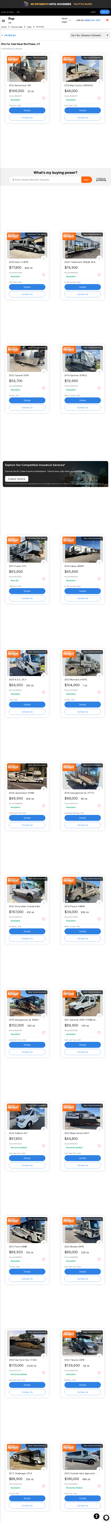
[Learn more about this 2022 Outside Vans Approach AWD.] (82, 1457)
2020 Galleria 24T (18, 1133)
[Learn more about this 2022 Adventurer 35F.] (27, 69)
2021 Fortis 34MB (18, 1246)
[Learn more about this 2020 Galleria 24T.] (27, 1117)
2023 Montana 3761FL (76, 679)
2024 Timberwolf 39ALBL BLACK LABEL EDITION (80, 262)
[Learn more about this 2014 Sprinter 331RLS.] (82, 359)
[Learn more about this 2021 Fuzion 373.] (27, 550)
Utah (29, 27)
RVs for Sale (16, 27)
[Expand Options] (44, 82)
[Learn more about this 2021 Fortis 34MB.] (27, 1230)
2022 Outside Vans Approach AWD (80, 1473)
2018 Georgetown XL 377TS (79, 793)
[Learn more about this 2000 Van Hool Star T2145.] (27, 1343)
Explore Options (16, 478)
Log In (93, 12)
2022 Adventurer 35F (20, 85)
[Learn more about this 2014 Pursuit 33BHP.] (82, 890)
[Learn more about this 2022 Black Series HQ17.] (82, 1117)
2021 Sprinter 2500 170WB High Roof (80, 1020)
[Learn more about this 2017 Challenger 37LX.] (27, 1457)
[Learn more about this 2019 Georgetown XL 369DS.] (27, 1003)
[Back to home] (11, 20)
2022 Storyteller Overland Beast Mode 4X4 (25, 906)
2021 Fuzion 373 (17, 566)
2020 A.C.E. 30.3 (17, 679)
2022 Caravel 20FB (19, 375)
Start (86, 179)
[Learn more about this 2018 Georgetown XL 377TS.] (82, 776)
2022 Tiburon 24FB (74, 1360)
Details (27, 110)
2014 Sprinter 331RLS (75, 375)
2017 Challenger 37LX (20, 1473)
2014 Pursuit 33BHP (74, 906)
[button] (96, 1516)
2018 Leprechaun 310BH (21, 793)
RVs (18, 12)
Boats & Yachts (7, 12)
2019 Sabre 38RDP (74, 566)
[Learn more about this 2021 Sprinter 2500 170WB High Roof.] (82, 1003)
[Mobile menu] (3, 20)
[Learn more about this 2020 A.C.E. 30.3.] (27, 663)
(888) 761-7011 (92, 20)
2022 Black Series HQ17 (76, 1133)
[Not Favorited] (43, 98)
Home (4, 27)
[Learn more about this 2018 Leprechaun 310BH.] (27, 776)
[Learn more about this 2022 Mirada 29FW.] (82, 1230)
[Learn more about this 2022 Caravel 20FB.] (27, 359)
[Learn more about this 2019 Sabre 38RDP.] (82, 550)
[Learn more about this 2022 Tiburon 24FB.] (82, 1343)
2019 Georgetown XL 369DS (24, 1020)
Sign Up (104, 12)
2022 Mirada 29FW (74, 1246)
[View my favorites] (107, 20)
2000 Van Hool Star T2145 (23, 1360)
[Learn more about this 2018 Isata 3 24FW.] (27, 246)
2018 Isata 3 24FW (18, 262)
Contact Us (27, 117)
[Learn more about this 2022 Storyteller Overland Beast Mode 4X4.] (27, 890)
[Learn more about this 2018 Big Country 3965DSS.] (82, 69)
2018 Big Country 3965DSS (78, 85)
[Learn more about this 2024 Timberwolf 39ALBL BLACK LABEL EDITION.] (82, 246)
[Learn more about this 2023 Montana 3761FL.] (82, 663)
